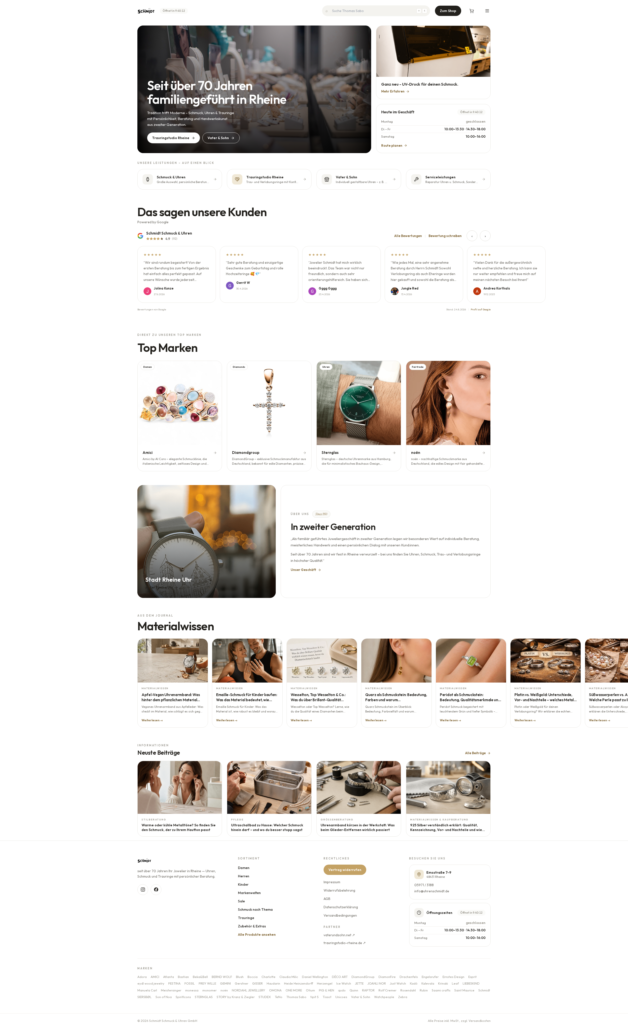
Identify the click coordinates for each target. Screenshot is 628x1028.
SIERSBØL (144, 997)
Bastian (183, 977)
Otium (310, 990)
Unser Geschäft (303, 570)
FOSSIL (189, 983)
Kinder (243, 884)
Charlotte (268, 977)
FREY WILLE (207, 983)
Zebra (402, 997)
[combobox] (376, 10)
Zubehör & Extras (252, 926)
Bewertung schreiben (445, 236)
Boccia (253, 977)
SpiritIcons (183, 997)
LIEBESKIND (471, 983)
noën (224, 990)
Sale (241, 901)
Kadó (414, 983)
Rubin (424, 990)
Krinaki (443, 983)
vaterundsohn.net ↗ (339, 935)
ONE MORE (294, 990)
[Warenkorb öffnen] (471, 10)
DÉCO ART (340, 977)
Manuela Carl (147, 990)
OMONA (275, 990)
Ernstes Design (453, 977)
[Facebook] (156, 889)
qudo (342, 990)
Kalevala (427, 983)
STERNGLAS (204, 997)
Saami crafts (441, 990)
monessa (191, 990)
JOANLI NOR (376, 983)
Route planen (391, 145)
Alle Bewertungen (408, 236)
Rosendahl (408, 990)
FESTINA (174, 983)
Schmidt (484, 990)
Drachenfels (409, 977)
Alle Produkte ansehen (257, 934)
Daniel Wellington (315, 977)
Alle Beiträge (475, 753)
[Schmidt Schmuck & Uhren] (146, 11)
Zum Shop (448, 11)
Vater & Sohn (218, 138)
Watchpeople (384, 997)
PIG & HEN (326, 990)
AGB (327, 898)
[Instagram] (142, 889)
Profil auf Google (481, 309)
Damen (243, 868)
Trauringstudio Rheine (170, 138)
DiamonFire (387, 977)
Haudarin (273, 983)
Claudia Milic (288, 977)
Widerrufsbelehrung (339, 890)
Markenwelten (249, 893)
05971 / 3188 (424, 885)
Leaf (455, 983)
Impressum (332, 882)
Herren (243, 876)
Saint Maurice (464, 990)
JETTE (359, 983)
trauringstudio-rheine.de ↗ (345, 943)
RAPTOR (368, 990)
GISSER (257, 983)
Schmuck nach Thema (255, 909)
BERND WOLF (222, 977)
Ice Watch (343, 983)
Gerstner (241, 983)
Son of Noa (164, 997)
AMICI (155, 977)
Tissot (327, 997)
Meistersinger (171, 990)
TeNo (278, 997)
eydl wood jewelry (150, 983)
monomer (209, 990)
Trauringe (246, 918)
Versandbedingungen (340, 915)
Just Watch (398, 983)
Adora (142, 977)
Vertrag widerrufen (344, 870)
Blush (240, 977)
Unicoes (341, 997)
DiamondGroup (363, 977)
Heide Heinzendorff (298, 983)
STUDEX (265, 997)
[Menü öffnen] (487, 10)
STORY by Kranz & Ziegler (236, 997)
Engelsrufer (430, 977)
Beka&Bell (200, 977)
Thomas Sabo (296, 997)
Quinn (354, 990)
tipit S (314, 997)
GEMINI (225, 983)
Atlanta (168, 977)
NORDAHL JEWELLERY (248, 990)
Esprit (472, 977)
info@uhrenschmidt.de (431, 891)
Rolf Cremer (387, 990)
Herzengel (324, 983)
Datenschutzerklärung (341, 907)
